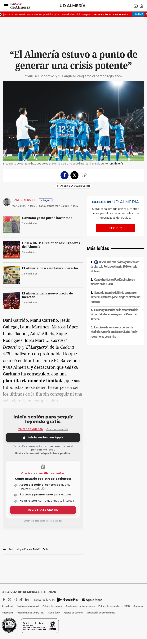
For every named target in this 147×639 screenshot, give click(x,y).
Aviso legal (7, 606)
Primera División (32, 549)
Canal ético (54, 612)
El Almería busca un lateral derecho (50, 268)
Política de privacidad (28, 606)
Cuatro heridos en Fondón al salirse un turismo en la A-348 (113, 282)
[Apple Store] (91, 599)
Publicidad (7, 612)
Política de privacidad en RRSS (114, 606)
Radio (11, 549)
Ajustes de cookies (73, 612)
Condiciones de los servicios (80, 606)
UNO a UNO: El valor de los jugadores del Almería (51, 245)
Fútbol (46, 549)
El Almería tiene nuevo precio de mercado (47, 295)
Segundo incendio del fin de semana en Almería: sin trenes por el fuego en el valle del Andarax (115, 297)
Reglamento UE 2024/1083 (31, 612)
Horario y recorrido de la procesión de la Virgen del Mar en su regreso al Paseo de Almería (114, 314)
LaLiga (19, 549)
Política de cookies (52, 606)
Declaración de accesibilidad (101, 612)
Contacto (138, 606)
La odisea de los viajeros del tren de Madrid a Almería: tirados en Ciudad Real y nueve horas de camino (114, 331)
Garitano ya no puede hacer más (47, 218)
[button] (6, 5)
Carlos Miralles (24, 200)
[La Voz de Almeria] (20, 6)
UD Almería (72, 5)
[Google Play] (67, 599)
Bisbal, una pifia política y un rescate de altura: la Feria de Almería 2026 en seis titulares (115, 266)
